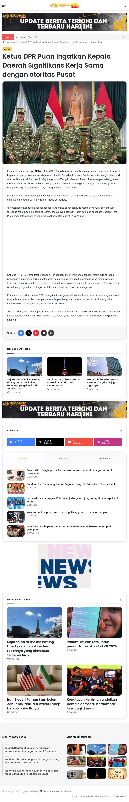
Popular (22, 458)
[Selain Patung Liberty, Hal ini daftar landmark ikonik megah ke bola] (64, 367)
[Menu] (4, 6)
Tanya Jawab (119, 796)
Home (7, 42)
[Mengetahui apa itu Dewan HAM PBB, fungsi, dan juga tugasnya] (104, 367)
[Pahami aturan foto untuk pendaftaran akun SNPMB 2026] (94, 622)
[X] (28, 333)
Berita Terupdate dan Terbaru (57, 791)
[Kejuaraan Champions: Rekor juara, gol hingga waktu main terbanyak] (16, 517)
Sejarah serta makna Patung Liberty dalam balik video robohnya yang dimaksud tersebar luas (23, 384)
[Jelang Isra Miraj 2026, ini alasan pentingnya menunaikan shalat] (117, 773)
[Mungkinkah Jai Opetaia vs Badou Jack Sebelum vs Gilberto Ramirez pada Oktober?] (16, 531)
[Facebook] (21, 333)
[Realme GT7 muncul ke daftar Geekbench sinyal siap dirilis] (76, 749)
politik (15, 42)
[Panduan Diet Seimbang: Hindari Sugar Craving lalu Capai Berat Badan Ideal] (16, 489)
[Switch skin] (125, 6)
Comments (104, 458)
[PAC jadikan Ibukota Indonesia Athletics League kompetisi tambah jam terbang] (117, 761)
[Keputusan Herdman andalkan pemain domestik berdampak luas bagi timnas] (94, 680)
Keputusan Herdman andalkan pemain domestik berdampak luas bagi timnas (92, 704)
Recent (63, 458)
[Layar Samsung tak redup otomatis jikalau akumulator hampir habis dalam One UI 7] (76, 773)
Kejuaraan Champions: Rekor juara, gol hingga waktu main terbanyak (67, 512)
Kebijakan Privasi (103, 796)
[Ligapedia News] (64, 5)
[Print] (51, 333)
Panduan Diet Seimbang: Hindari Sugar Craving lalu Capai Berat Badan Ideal (71, 484)
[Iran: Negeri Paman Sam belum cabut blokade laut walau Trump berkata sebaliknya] (34, 680)
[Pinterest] (36, 333)
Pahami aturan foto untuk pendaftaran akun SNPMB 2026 (92, 644)
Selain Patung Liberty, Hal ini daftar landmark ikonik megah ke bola (63, 382)
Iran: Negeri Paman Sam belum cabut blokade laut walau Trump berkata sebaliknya (33, 704)
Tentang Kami (86, 796)
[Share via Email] (44, 333)
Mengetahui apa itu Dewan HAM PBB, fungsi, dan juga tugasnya (102, 382)
